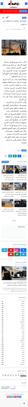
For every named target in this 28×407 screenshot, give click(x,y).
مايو (23, 315)
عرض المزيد (5, 161)
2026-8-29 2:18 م (21, 174)
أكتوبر (23, 301)
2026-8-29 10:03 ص (8, 207)
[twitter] (23, 254)
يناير (23, 307)
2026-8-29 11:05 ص (21, 207)
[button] (19, 156)
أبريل (23, 313)
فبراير (23, 309)
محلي (24, 17)
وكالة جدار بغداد (8, 394)
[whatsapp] (17, 254)
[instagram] (17, 250)
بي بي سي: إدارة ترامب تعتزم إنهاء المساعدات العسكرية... (9, 11)
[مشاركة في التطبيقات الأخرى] (5, 156)
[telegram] (4, 250)
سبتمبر (22, 323)
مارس (23, 311)
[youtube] (11, 254)
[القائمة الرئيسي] (26, 3)
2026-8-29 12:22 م (8, 174)
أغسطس (22, 321)
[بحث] (2, 3)
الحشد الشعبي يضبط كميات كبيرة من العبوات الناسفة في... (8, 194)
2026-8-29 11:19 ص (8, 190)
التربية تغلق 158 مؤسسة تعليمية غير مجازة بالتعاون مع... (21, 177)
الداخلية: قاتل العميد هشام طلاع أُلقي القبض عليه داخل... (8, 177)
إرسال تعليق (21, 226)
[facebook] (23, 250)
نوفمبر (22, 303)
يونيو (23, 317)
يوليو (23, 319)
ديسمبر (22, 305)
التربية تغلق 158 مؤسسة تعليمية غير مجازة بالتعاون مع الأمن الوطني (15, 284)
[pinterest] (11, 250)
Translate (13, 388)
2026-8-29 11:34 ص (21, 190)
